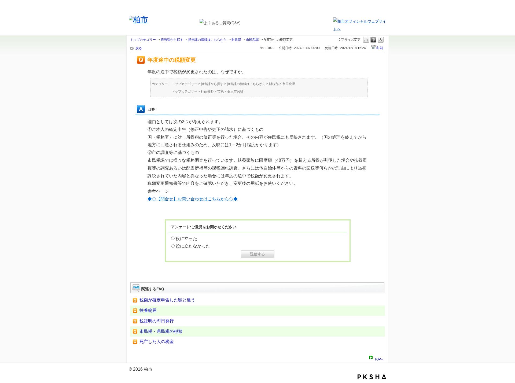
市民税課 (252, 40)
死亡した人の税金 (156, 341)
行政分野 (207, 91)
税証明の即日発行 (156, 321)
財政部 (236, 40)
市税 (220, 91)
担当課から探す (172, 40)
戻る (138, 48)
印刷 (379, 48)
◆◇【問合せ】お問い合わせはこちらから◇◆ (193, 199)
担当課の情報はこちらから (207, 40)
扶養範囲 (148, 310)
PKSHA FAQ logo (372, 376)
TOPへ (379, 359)
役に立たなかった (193, 246)
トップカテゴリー (143, 40)
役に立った (186, 238)
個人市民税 (235, 91)
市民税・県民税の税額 (160, 331)
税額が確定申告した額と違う (167, 300)
